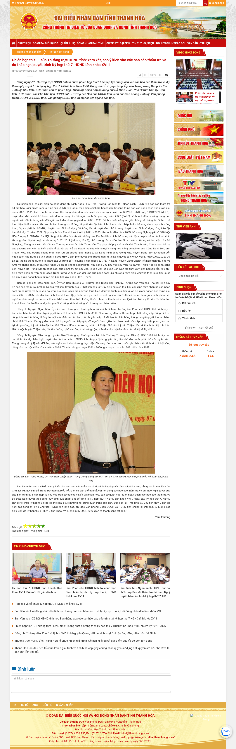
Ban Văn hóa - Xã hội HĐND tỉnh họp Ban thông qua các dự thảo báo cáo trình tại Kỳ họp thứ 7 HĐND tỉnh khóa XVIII (86, 618)
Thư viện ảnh (186, 226)
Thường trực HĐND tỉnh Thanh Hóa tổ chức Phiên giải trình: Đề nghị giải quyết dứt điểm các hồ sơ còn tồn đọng (83, 640)
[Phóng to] (145, 75)
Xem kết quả (206, 327)
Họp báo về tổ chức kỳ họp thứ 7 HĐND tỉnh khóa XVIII (48, 603)
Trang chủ (13, 43)
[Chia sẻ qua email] (30, 74)
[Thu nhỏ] (160, 75)
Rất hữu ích (188, 303)
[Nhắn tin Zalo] (225, 731)
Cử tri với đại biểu (118, 43)
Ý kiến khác (188, 318)
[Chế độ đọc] (140, 75)
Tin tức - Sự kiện (143, 43)
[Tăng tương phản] (166, 75)
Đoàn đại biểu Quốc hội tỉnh (51, 43)
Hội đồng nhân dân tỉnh (88, 43)
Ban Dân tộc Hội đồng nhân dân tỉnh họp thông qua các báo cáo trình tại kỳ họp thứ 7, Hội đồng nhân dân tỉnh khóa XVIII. (89, 611)
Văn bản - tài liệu (198, 43)
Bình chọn (190, 327)
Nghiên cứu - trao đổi (170, 43)
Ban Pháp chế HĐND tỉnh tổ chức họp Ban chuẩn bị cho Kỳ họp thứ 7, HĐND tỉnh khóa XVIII (91, 592)
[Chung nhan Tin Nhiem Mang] (206, 717)
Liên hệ (47, 705)
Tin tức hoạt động (58, 51)
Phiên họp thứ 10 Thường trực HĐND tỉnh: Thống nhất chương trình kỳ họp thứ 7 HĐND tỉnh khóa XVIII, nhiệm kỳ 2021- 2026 (90, 626)
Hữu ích (186, 310)
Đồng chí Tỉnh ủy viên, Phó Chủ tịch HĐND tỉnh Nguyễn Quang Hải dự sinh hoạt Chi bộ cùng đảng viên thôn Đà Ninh (85, 633)
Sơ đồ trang (29, 705)
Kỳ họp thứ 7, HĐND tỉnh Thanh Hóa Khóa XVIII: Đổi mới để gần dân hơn (37, 590)
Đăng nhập (217, 2)
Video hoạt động (188, 52)
